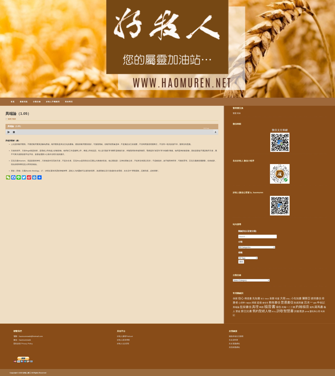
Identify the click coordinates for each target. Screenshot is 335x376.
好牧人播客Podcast (125, 336)
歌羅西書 (298, 302)
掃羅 (254, 302)
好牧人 (288, 299)
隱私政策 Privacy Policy (23, 344)
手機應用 (248, 303)
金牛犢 (307, 311)
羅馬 (312, 307)
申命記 (321, 302)
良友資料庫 (233, 340)
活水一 (308, 302)
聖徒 (238, 311)
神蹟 (261, 307)
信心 (241, 298)
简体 (239, 113)
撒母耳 (265, 303)
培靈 (277, 298)
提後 (259, 302)
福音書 (269, 306)
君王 (262, 299)
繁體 (234, 113)
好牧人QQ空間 (123, 344)
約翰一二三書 (288, 307)
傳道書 (248, 298)
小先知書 (296, 298)
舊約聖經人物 (261, 311)
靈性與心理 (314, 311)
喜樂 (271, 298)
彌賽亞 (306, 298)
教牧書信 (274, 302)
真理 (255, 307)
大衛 (283, 298)
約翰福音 (302, 307)
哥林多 (267, 299)
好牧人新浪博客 (123, 340)
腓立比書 (246, 311)
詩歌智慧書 (285, 311)
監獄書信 (246, 307)
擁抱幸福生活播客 (236, 336)
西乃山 (274, 311)
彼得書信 (316, 298)
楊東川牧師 (12, 119)
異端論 (236, 307)
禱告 (278, 307)
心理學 (242, 302)
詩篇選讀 (299, 311)
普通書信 (287, 302)
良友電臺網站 (234, 344)
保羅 (235, 298)
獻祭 (315, 303)
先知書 (256, 298)
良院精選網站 (234, 347)
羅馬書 (318, 307)
